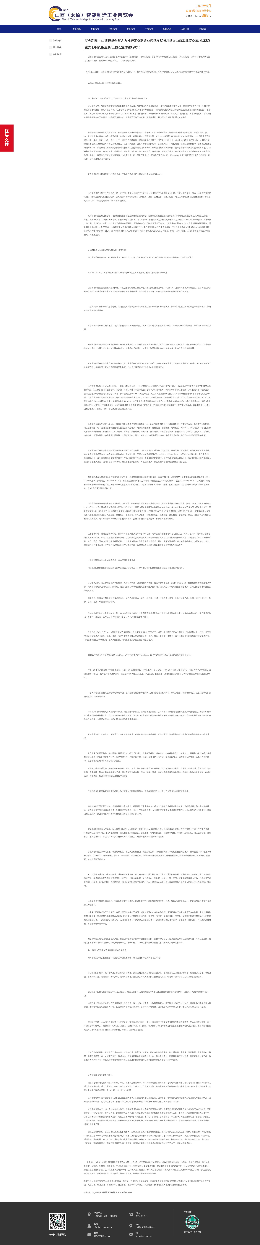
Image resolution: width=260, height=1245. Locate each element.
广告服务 (149, 29)
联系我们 (203, 29)
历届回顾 (185, 29)
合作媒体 (57, 54)
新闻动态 (167, 29)
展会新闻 (57, 47)
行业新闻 (57, 40)
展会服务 (131, 29)
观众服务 (113, 29)
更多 (130, 1192)
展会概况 (77, 29)
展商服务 (95, 29)
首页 (59, 29)
